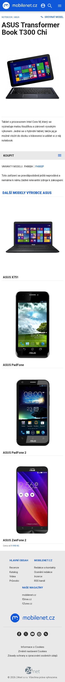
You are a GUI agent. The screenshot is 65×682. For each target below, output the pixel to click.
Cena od (11, 546)
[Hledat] (49, 6)
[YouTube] (32, 635)
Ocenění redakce (43, 571)
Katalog (14, 571)
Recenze (14, 567)
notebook (7, 17)
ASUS (16, 17)
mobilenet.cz (29, 594)
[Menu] (60, 6)
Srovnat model (53, 17)
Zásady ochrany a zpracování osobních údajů (32, 655)
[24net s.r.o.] (32, 672)
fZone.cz (27, 603)
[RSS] (46, 635)
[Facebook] (19, 635)
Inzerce (38, 576)
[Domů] (19, 5)
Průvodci (14, 580)
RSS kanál (39, 580)
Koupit (8, 155)
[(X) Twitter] (26, 635)
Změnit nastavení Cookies (32, 651)
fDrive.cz (27, 599)
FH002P (39, 166)
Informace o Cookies (32, 646)
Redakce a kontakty (45, 567)
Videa (13, 576)
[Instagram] (39, 635)
